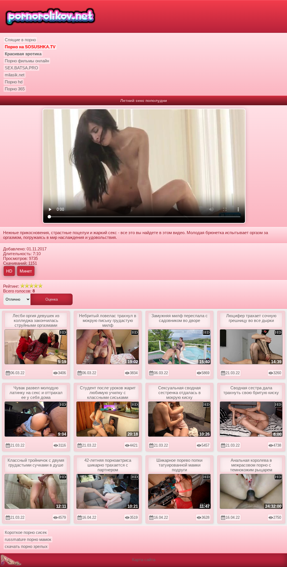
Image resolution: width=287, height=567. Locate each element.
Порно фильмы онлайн (27, 60)
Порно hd (13, 81)
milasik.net (14, 74)
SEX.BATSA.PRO (21, 67)
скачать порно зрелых (26, 546)
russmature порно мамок (28, 539)
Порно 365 (15, 88)
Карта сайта (143, 559)
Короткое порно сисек (26, 532)
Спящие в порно (20, 39)
